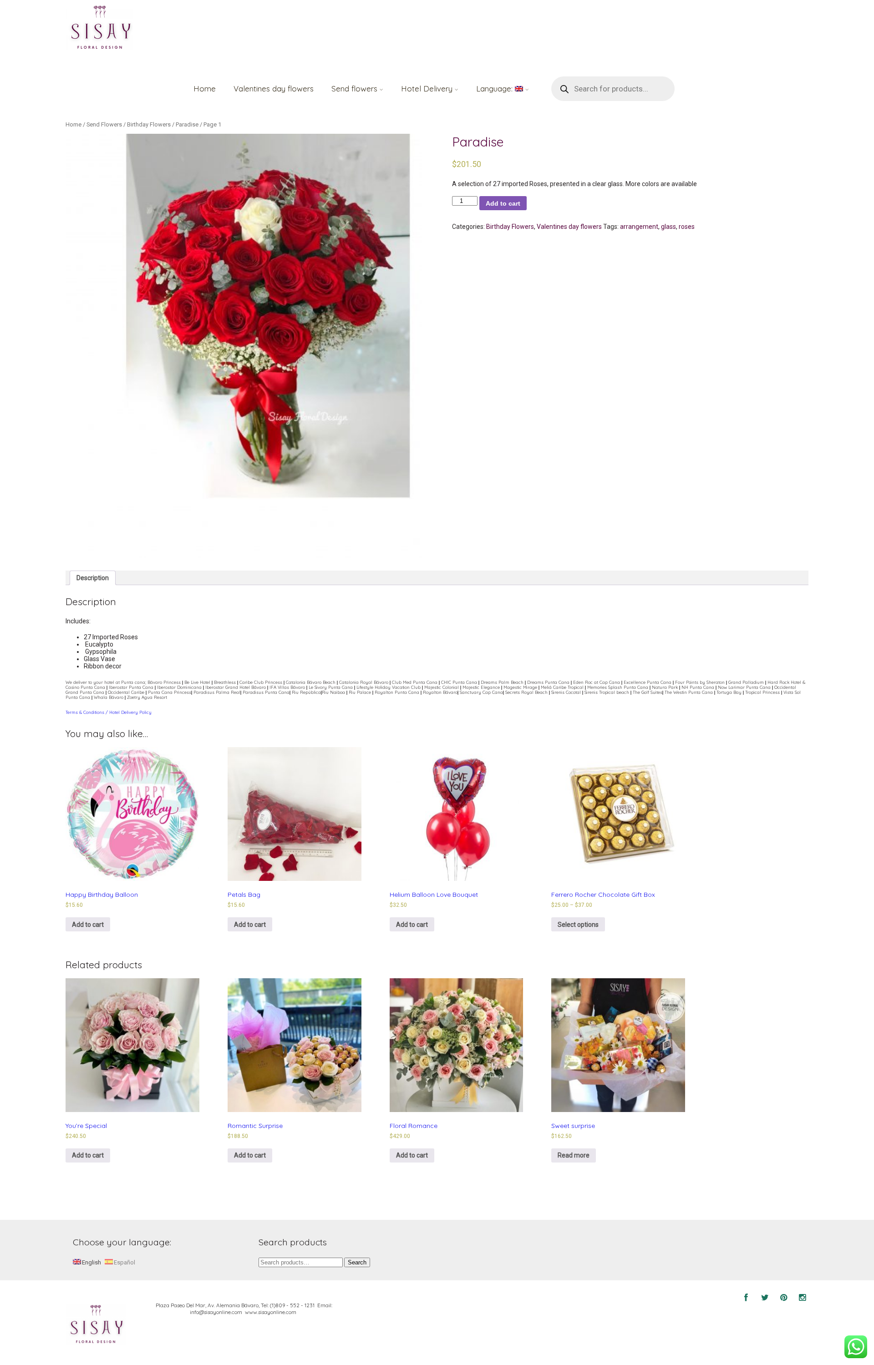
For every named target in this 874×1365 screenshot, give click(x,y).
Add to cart (503, 203)
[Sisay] (100, 28)
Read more (573, 1155)
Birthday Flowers (149, 124)
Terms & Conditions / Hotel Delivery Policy (109, 712)
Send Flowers (104, 124)
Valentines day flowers (274, 88)
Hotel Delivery (426, 88)
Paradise (187, 124)
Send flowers (354, 88)
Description (92, 577)
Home (204, 88)
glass (668, 226)
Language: (495, 88)
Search (357, 1262)
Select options (578, 924)
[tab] (93, 578)
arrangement (639, 226)
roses (687, 226)
